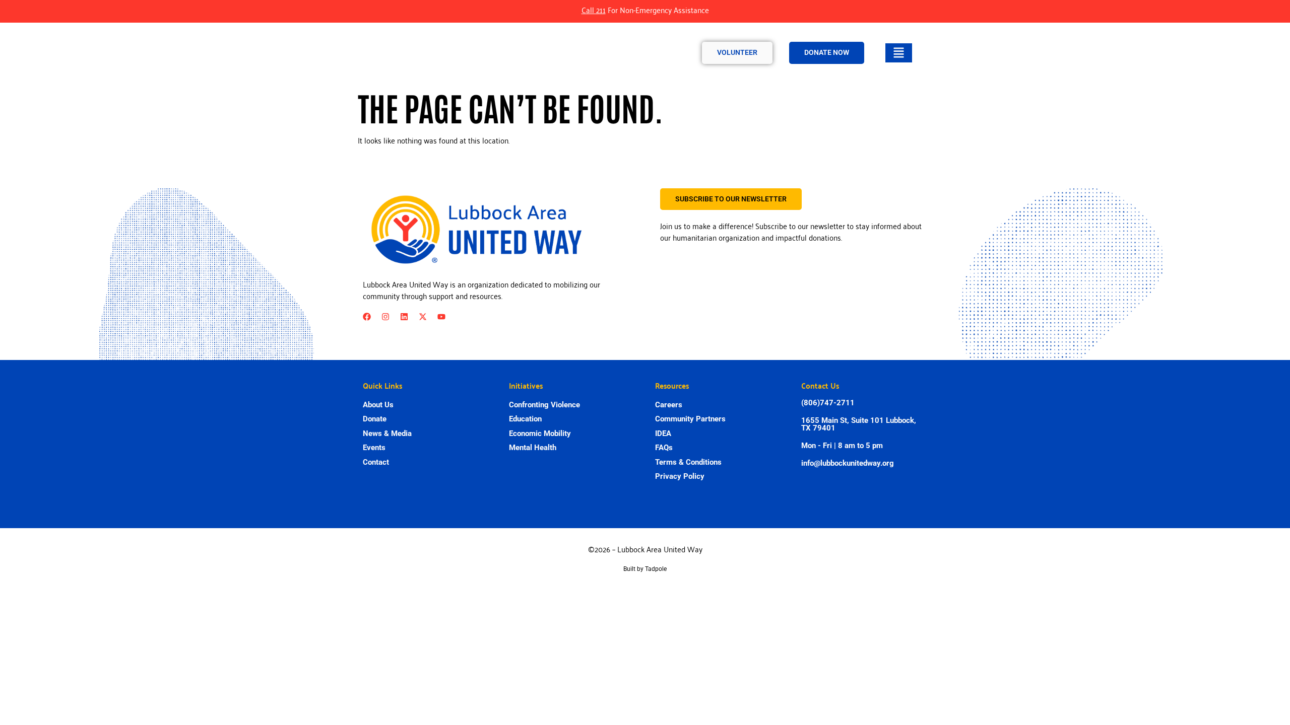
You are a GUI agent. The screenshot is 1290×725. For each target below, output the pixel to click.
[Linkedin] (404, 317)
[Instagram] (385, 317)
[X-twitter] (423, 317)
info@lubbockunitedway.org (847, 463)
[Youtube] (441, 317)
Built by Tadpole (645, 568)
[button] (898, 53)
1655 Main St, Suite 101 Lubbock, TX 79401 (858, 424)
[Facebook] (367, 317)
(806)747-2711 (828, 402)
